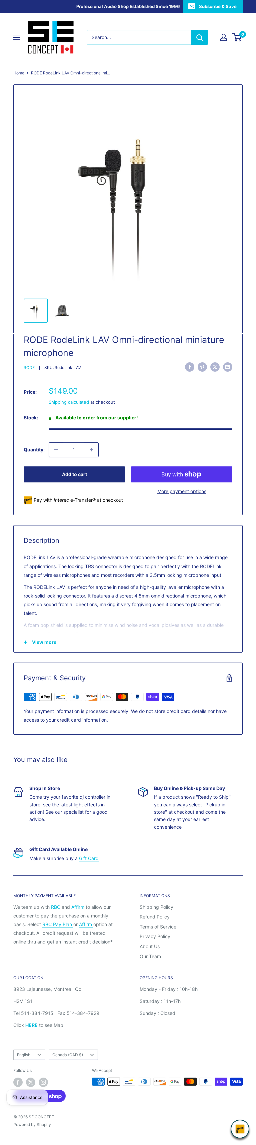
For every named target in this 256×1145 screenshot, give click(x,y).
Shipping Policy (156, 907)
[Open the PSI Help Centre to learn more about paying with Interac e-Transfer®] (240, 1129)
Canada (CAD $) (67, 1054)
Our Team (150, 956)
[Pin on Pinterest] (202, 367)
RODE (29, 367)
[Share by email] (227, 367)
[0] (237, 37)
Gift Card (89, 858)
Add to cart (74, 474)
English (23, 1054)
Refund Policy (155, 916)
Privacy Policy (155, 936)
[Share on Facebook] (189, 367)
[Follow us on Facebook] (18, 1082)
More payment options (181, 491)
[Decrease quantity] (56, 450)
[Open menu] (16, 37)
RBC (55, 907)
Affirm (77, 907)
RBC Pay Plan (57, 924)
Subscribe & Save (218, 6)
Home (18, 72)
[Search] (199, 37)
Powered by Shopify (32, 1124)
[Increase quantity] (91, 450)
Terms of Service (158, 926)
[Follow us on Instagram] (43, 1082)
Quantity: (34, 449)
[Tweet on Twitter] (215, 367)
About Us (150, 946)
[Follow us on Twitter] (30, 1082)
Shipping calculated (69, 402)
